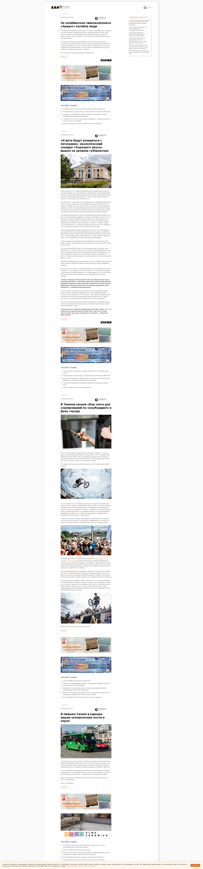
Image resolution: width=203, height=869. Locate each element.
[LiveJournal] (110, 60)
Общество (63, 56)
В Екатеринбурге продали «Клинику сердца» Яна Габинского (83, 857)
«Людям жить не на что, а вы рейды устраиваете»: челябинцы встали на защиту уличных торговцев (87, 120)
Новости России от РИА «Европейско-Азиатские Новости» (57, 8)
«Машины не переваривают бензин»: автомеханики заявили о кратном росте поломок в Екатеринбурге (86, 684)
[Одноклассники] (104, 60)
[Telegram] (106, 60)
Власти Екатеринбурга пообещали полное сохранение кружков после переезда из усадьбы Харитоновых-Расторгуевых (86, 379)
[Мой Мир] (108, 60)
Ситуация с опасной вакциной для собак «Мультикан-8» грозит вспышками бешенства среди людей (84, 846)
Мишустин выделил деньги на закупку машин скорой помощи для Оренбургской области (138, 47)
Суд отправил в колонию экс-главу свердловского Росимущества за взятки (86, 372)
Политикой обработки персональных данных (80, 866)
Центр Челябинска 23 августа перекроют (77, 387)
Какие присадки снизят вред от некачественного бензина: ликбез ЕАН (86, 111)
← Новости (64, 131)
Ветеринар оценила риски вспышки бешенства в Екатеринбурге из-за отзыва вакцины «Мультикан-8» (138, 40)
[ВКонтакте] (102, 60)
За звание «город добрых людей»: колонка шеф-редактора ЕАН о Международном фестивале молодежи (85, 115)
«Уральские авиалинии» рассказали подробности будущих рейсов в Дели (86, 383)
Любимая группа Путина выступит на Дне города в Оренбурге (84, 109)
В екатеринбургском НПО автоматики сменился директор (82, 123)
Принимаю (195, 865)
